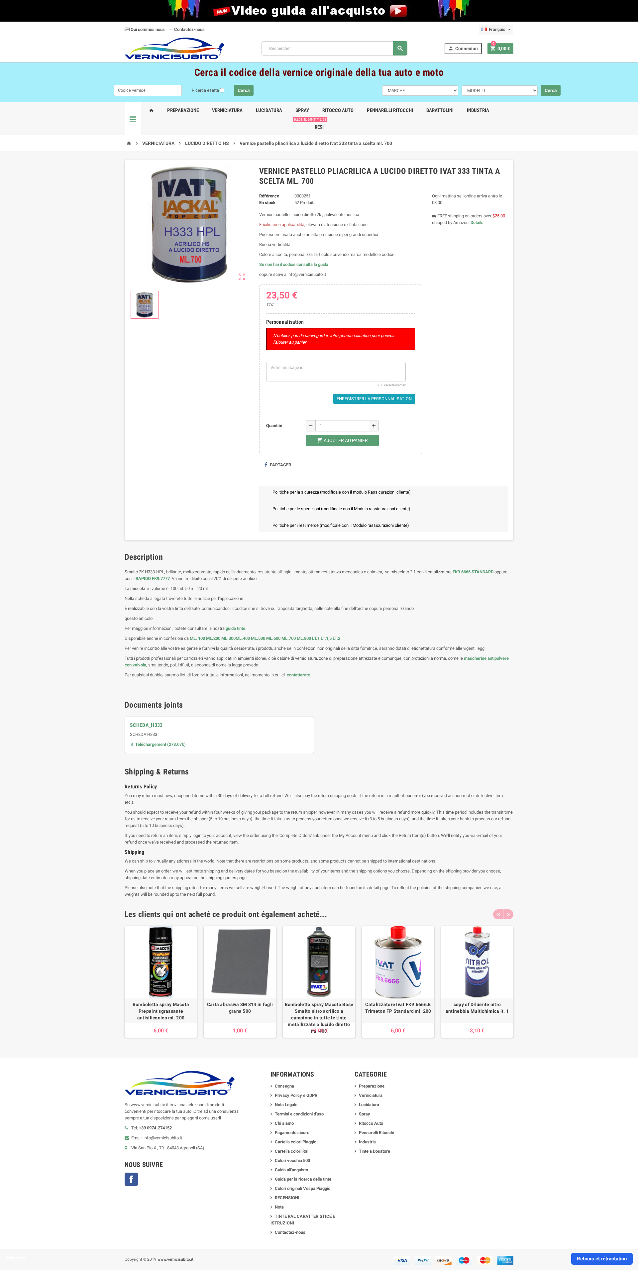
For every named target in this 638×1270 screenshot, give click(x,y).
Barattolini (440, 110)
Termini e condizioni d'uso (299, 1113)
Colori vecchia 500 (292, 1160)
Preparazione (183, 110)
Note (279, 1207)
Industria (478, 110)
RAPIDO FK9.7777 (153, 578)
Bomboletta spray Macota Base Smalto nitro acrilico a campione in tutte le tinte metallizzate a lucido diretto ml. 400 (319, 1018)
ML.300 (228, 638)
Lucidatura (269, 110)
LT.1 (316, 638)
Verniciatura (227, 110)
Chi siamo (284, 1123)
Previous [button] (498, 914)
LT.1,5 (326, 638)
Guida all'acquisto (291, 1169)
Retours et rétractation (602, 1259)
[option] (160, 982)
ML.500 (258, 638)
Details (477, 222)
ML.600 (273, 638)
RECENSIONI (287, 1197)
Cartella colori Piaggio (295, 1141)
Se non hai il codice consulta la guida (293, 264)
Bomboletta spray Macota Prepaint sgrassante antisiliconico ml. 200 (161, 1011)
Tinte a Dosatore (374, 1151)
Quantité (274, 425)
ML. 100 (197, 638)
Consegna (284, 1086)
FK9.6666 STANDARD (473, 571)
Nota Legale (286, 1104)
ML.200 (213, 638)
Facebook (131, 1179)
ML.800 (304, 638)
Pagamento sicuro (292, 1132)
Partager (280, 464)
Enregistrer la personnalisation (374, 398)
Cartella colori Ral (291, 1151)
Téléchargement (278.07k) (158, 744)
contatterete (298, 674)
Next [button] (508, 914)
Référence (269, 195)
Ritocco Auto (338, 110)
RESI (318, 124)
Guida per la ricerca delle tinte (303, 1179)
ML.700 (288, 638)
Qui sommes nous (147, 29)
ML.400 (243, 638)
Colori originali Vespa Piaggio (302, 1188)
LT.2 (336, 638)
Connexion (463, 48)
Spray (302, 110)
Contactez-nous (189, 29)
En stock (267, 202)
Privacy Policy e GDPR (296, 1095)
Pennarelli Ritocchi (390, 110)
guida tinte (235, 628)
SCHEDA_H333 (146, 725)
